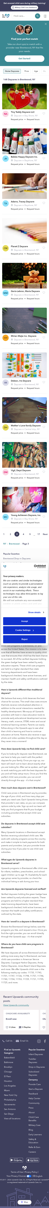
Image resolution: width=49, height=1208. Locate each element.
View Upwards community (16, 1005)
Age (36, 71)
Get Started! (24, 58)
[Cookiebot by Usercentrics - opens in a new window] (34, 566)
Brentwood (14, 543)
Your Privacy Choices (17, 1176)
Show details (34, 612)
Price (26, 71)
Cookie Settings (22, 630)
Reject (24, 639)
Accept (24, 621)
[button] (44, 113)
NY (5, 543)
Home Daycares (12, 71)
